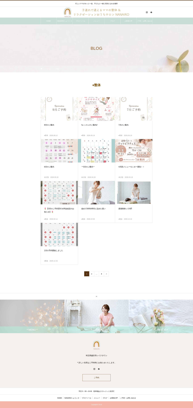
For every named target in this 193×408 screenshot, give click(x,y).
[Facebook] (151, 12)
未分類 (46, 177)
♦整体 (46, 135)
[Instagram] (147, 12)
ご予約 (96, 378)
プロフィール (80, 21)
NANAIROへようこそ (64, 21)
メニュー (96, 21)
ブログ (112, 21)
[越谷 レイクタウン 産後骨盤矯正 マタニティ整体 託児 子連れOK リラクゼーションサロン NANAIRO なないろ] (96, 12)
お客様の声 (128, 21)
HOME (48, 21)
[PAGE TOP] (96, 296)
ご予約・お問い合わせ (144, 21)
